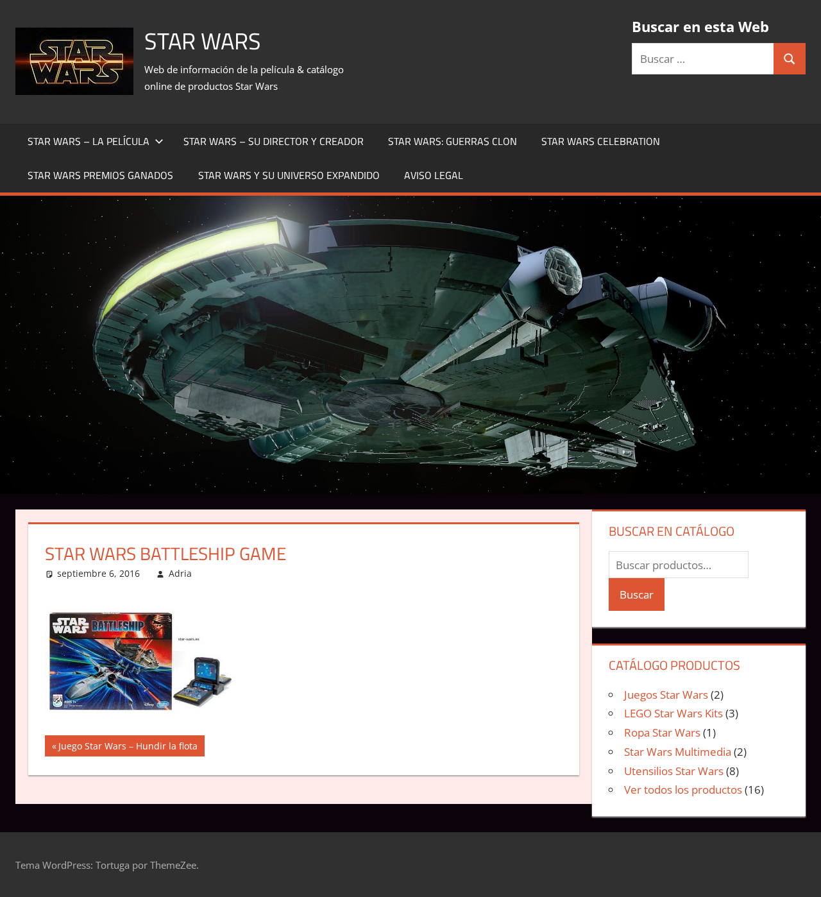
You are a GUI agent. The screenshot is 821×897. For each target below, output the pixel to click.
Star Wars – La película (88, 141)
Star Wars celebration (600, 141)
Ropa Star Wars (662, 732)
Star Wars (202, 40)
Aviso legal (433, 175)
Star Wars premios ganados (100, 175)
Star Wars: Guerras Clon (452, 141)
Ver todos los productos (683, 789)
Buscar (637, 594)
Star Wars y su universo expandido (289, 175)
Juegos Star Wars (666, 694)
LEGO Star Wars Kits (673, 713)
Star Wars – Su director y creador (273, 141)
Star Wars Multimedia (677, 751)
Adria (180, 573)
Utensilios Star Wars (674, 771)
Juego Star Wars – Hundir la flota (128, 747)
